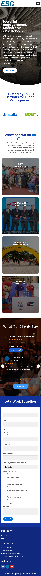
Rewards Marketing (14, 497)
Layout (5, 432)
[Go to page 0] (17, 379)
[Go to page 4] (23, 379)
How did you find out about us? (14, 463)
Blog (2, 538)
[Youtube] (12, 567)
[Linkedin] (7, 567)
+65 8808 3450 (8, 550)
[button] (38, 3)
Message (6, 506)
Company (7, 444)
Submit (8, 519)
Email (5, 435)
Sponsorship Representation (17, 490)
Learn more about (10, 471)
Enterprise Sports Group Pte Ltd (22, 336)
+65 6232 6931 (8, 548)
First (4, 420)
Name (5, 411)
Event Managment (13, 477)
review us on (15, 350)
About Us (4, 535)
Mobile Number (9, 453)
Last (4, 429)
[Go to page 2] (20, 379)
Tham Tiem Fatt (17, 357)
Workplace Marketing (14, 484)
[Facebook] (3, 567)
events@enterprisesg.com (11, 553)
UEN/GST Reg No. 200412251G (13, 556)
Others (9, 503)
